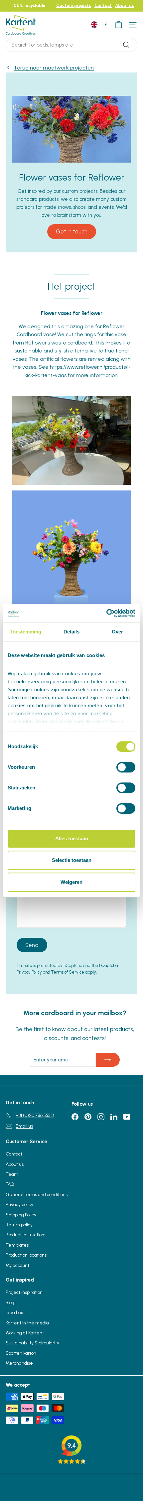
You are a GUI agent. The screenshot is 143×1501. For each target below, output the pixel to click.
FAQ (10, 1184)
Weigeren (71, 882)
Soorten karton (21, 1353)
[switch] (125, 767)
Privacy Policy (29, 972)
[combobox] (71, 45)
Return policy (19, 1225)
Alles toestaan (71, 838)
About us (124, 5)
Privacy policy (19, 1204)
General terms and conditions (37, 1194)
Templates (17, 1245)
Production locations (26, 1255)
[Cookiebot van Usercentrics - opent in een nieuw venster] (106, 613)
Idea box (14, 1312)
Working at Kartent (25, 1333)
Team (12, 1174)
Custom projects (73, 5)
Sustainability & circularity (32, 1343)
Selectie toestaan (71, 860)
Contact (103, 5)
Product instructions (26, 1235)
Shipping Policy (21, 1215)
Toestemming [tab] (25, 631)
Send (32, 945)
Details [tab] (72, 631)
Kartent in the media (27, 1323)
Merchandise (19, 1363)
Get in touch (71, 231)
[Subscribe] (108, 1060)
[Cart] (118, 25)
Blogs (11, 1302)
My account (17, 1265)
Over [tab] (117, 631)
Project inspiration (24, 1292)
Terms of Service (67, 972)
